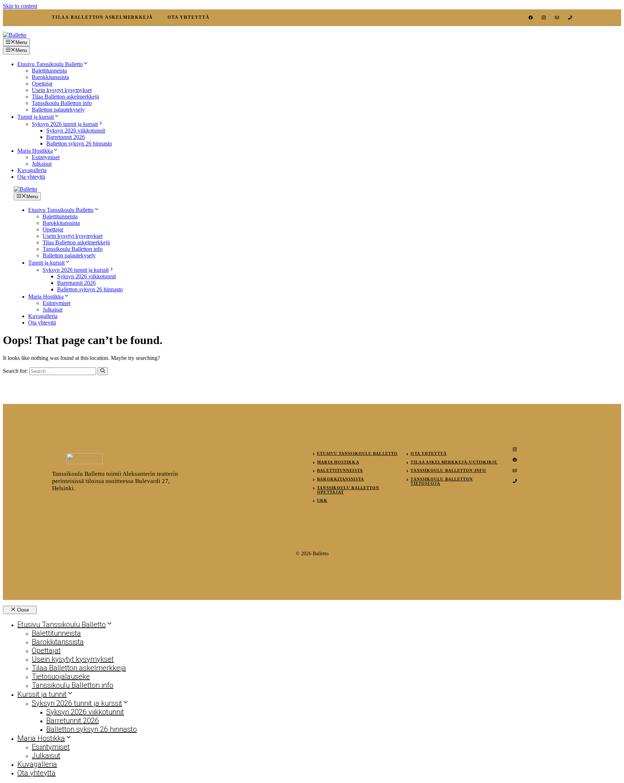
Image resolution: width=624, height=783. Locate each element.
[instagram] (544, 17)
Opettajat (42, 84)
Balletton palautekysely (58, 109)
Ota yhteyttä (31, 177)
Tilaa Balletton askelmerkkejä (65, 96)
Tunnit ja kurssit (35, 117)
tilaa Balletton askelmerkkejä (102, 17)
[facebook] (531, 17)
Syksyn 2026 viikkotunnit (75, 130)
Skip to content (20, 6)
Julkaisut (42, 164)
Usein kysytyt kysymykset (62, 90)
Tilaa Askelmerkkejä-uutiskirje (454, 462)
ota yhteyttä (189, 17)
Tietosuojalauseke (61, 676)
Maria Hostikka (35, 151)
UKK (322, 500)
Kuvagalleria (32, 170)
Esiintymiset (46, 157)
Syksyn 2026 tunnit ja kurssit (65, 124)
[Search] (103, 371)
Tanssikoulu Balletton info (62, 103)
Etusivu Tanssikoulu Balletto (50, 64)
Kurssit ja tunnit (41, 694)
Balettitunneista (49, 71)
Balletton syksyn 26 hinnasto (79, 143)
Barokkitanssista (50, 77)
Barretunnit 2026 (65, 137)
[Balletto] (25, 189)
